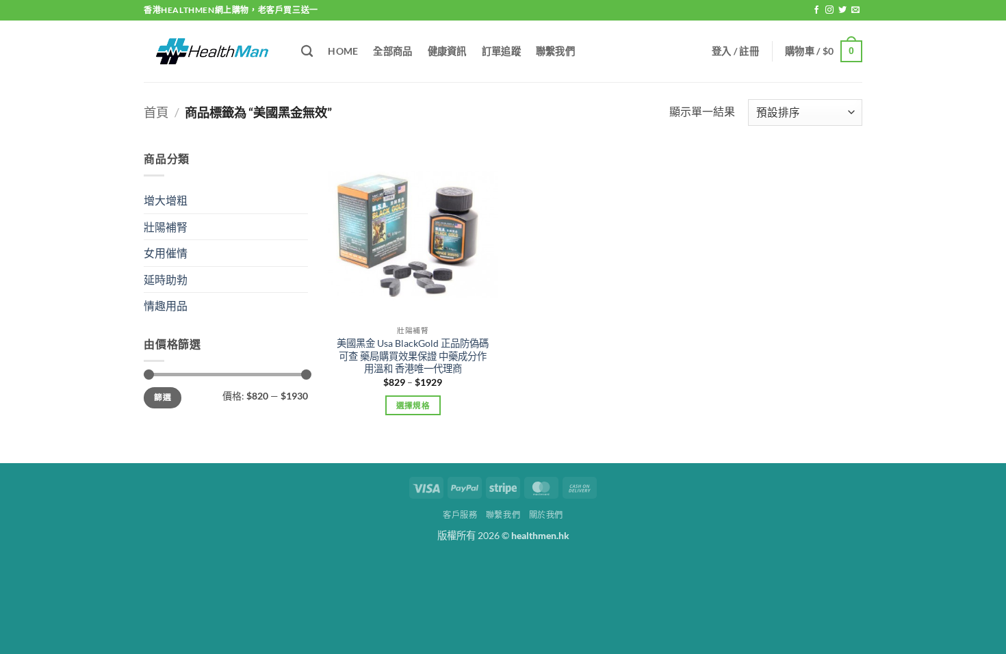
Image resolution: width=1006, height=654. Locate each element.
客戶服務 (460, 515)
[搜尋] (307, 52)
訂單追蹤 (501, 51)
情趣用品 (166, 305)
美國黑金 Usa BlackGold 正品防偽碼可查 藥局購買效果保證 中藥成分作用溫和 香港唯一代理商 (413, 355)
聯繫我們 (555, 51)
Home (343, 51)
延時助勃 (166, 279)
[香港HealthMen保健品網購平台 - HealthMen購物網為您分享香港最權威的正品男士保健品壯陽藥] (212, 51)
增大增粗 (166, 200)
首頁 (156, 112)
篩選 (162, 397)
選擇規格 (413, 405)
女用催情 (166, 252)
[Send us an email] (855, 10)
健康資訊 (447, 51)
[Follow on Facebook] (816, 10)
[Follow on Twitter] (842, 10)
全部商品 (392, 51)
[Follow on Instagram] (829, 10)
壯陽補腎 (166, 226)
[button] (735, 51)
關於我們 (546, 515)
